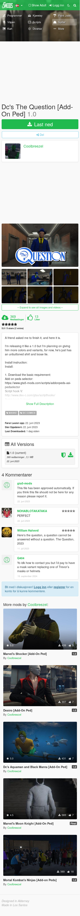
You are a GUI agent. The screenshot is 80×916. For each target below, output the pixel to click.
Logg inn (40, 587)
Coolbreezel (33, 146)
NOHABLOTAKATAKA (32, 511)
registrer (59, 587)
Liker (37, 319)
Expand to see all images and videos (40, 307)
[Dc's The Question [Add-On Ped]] (40, 245)
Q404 (20, 558)
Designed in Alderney (15, 901)
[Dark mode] (68, 5)
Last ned (43, 124)
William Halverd (28, 530)
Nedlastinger (17, 319)
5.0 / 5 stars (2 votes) (13, 328)
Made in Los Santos (14, 905)
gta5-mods (24, 483)
